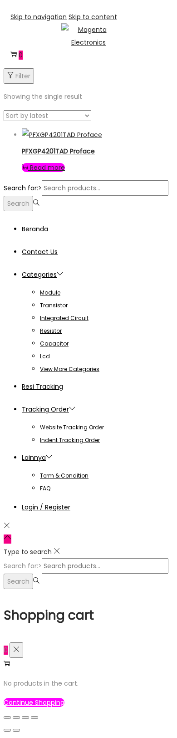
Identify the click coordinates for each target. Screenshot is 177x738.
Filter (22, 76)
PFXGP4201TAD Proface (58, 151)
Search (18, 203)
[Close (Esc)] (34, 717)
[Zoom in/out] (7, 717)
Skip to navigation (38, 16)
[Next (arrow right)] (16, 730)
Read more (47, 167)
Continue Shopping (34, 702)
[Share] (25, 717)
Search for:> (23, 188)
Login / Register (46, 507)
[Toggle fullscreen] (16, 717)
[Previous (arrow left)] (7, 730)
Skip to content (93, 16)
